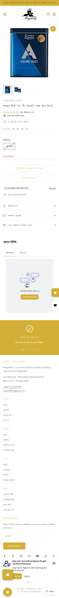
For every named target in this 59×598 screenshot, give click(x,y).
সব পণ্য (6, 420)
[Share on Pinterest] (22, 129)
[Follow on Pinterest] (29, 556)
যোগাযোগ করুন (8, 450)
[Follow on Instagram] (21, 556)
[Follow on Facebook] (4, 556)
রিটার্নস (5, 474)
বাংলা (28, 582)
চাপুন (5, 434)
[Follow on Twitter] (12, 556)
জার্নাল (5, 404)
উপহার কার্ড (7, 415)
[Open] (7, 574)
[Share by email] (26, 129)
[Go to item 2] (17, 89)
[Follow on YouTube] (37, 556)
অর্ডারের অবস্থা (8, 480)
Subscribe (14, 545)
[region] (29, 334)
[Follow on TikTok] (45, 556)
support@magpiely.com (14, 390)
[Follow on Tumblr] (53, 556)
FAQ (5, 464)
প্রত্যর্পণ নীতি (8, 494)
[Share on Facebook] (13, 129)
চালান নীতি (7, 504)
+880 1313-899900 (12, 386)
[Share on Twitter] (18, 129)
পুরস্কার (6, 409)
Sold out (29, 177)
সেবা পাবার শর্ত (8, 509)
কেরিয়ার (6, 439)
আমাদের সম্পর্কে (8, 445)
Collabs (6, 469)
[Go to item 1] (7, 89)
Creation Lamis (12, 100)
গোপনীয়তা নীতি (8, 499)
